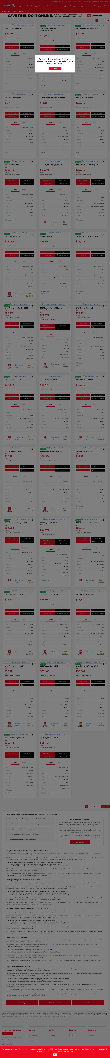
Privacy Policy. (70, 1051)
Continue (55, 68)
